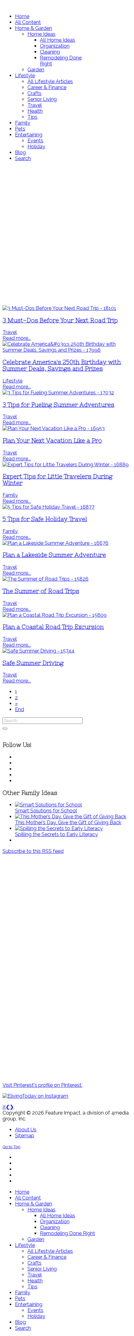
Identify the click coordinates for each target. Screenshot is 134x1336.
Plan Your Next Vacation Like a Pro (52, 440)
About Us (25, 1130)
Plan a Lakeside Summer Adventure (54, 555)
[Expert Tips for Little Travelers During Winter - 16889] (65, 465)
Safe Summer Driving (33, 663)
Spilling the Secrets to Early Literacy (56, 834)
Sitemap (24, 1136)
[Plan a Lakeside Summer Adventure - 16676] (55, 543)
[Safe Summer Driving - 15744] (38, 651)
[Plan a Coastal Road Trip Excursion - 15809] (54, 615)
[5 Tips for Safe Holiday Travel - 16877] (48, 507)
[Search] (4, 729)
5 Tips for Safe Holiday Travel (44, 519)
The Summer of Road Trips (40, 591)
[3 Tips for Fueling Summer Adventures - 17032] (58, 393)
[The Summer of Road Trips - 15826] (45, 579)
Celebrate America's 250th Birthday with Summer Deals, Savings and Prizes (61, 365)
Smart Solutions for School (46, 811)
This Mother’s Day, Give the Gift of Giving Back (68, 822)
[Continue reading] (48, 805)
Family (10, 495)
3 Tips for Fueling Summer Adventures (58, 405)
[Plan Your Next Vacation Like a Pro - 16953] (53, 428)
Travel (9, 332)
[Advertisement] (67, 233)
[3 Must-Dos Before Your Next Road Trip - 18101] (59, 308)
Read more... (16, 338)
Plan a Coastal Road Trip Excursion (53, 627)
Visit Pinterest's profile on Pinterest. (42, 1085)
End (19, 709)
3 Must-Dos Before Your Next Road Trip (60, 320)
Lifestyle (12, 381)
